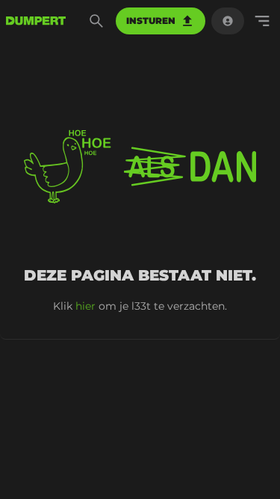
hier (85, 306)
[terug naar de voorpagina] (36, 20)
